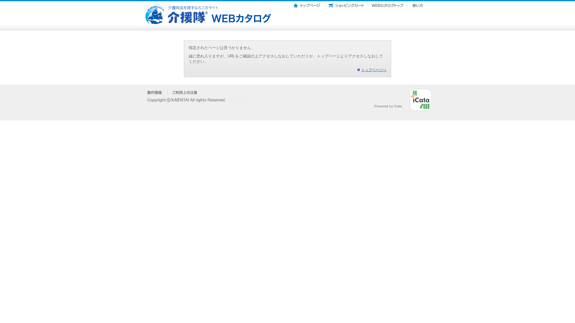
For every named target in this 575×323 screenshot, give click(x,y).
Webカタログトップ (387, 4)
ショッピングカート (346, 4)
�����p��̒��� (185, 92)
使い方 (418, 4)
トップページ (307, 4)
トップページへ (373, 70)
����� (155, 92)
